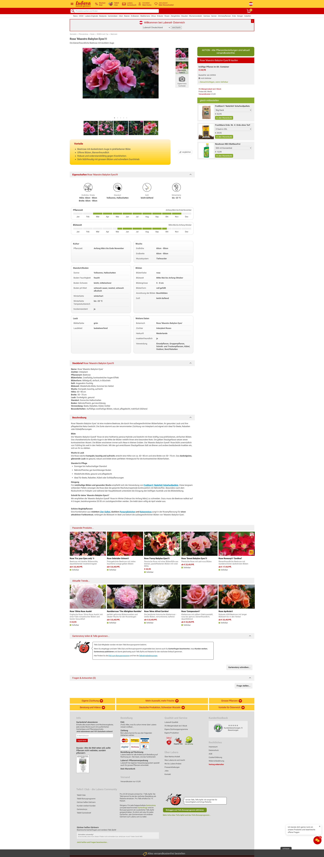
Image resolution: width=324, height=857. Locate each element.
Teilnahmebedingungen (148, 656)
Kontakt (168, 774)
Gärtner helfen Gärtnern (86, 802)
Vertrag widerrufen (216, 764)
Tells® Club (81, 795)
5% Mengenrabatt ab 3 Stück (210, 89)
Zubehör (247, 16)
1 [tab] (114, 118)
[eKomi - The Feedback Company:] (218, 728)
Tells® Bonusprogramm (86, 799)
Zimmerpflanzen (224, 16)
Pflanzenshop (83, 34)
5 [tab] (126, 118)
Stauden (184, 16)
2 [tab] (117, 118)
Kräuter (160, 16)
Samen (214, 16)
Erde (234, 16)
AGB (210, 754)
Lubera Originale (91, 16)
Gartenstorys (82, 809)
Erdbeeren (135, 16)
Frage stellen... (243, 686)
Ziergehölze (175, 16)
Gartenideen (113, 16)
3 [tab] (120, 118)
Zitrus (153, 16)
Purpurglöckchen (127, 512)
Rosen (167, 16)
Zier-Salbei (105, 512)
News (75, 16)
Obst (121, 16)
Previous (73, 596)
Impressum (213, 747)
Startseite (73, 34)
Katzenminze (146, 512)
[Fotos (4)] (182, 54)
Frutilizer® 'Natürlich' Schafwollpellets (232, 106)
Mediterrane (145, 16)
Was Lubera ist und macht (175, 760)
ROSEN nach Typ (102, 34)
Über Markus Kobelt (172, 757)
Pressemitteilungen (172, 767)
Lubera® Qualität (171, 722)
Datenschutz (214, 750)
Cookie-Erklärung (215, 757)
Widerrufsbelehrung (216, 761)
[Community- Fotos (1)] (182, 67)
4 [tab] (123, 118)
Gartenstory (151, 805)
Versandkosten (204, 94)
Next (251, 596)
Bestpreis (103, 16)
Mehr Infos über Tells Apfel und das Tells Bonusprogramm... (187, 815)
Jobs (166, 771)
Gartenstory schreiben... (239, 667)
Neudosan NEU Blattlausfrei (227, 144)
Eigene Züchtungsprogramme (176, 729)
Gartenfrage (143, 808)
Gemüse (206, 16)
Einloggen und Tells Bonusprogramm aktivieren (185, 810)
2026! (81, 16)
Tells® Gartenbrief (84, 813)
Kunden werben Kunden (86, 806)
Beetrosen (114, 34)
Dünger (240, 16)
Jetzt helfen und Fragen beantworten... (92, 842)
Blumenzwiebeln (195, 16)
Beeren (127, 16)
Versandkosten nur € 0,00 (130, 781)
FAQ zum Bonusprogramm (118, 656)
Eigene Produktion (172, 733)
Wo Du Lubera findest (173, 764)
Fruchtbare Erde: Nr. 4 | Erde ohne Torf (232, 125)
